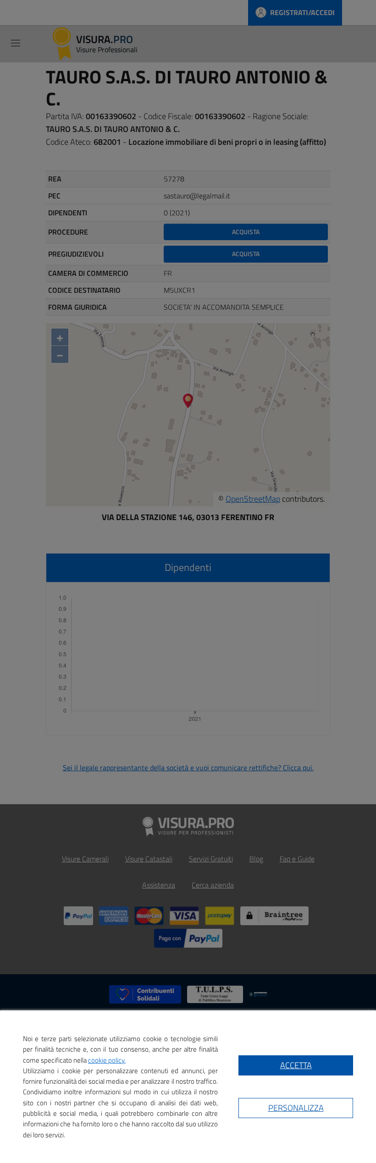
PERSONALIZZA (296, 1108)
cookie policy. (107, 1060)
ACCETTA (296, 1065)
